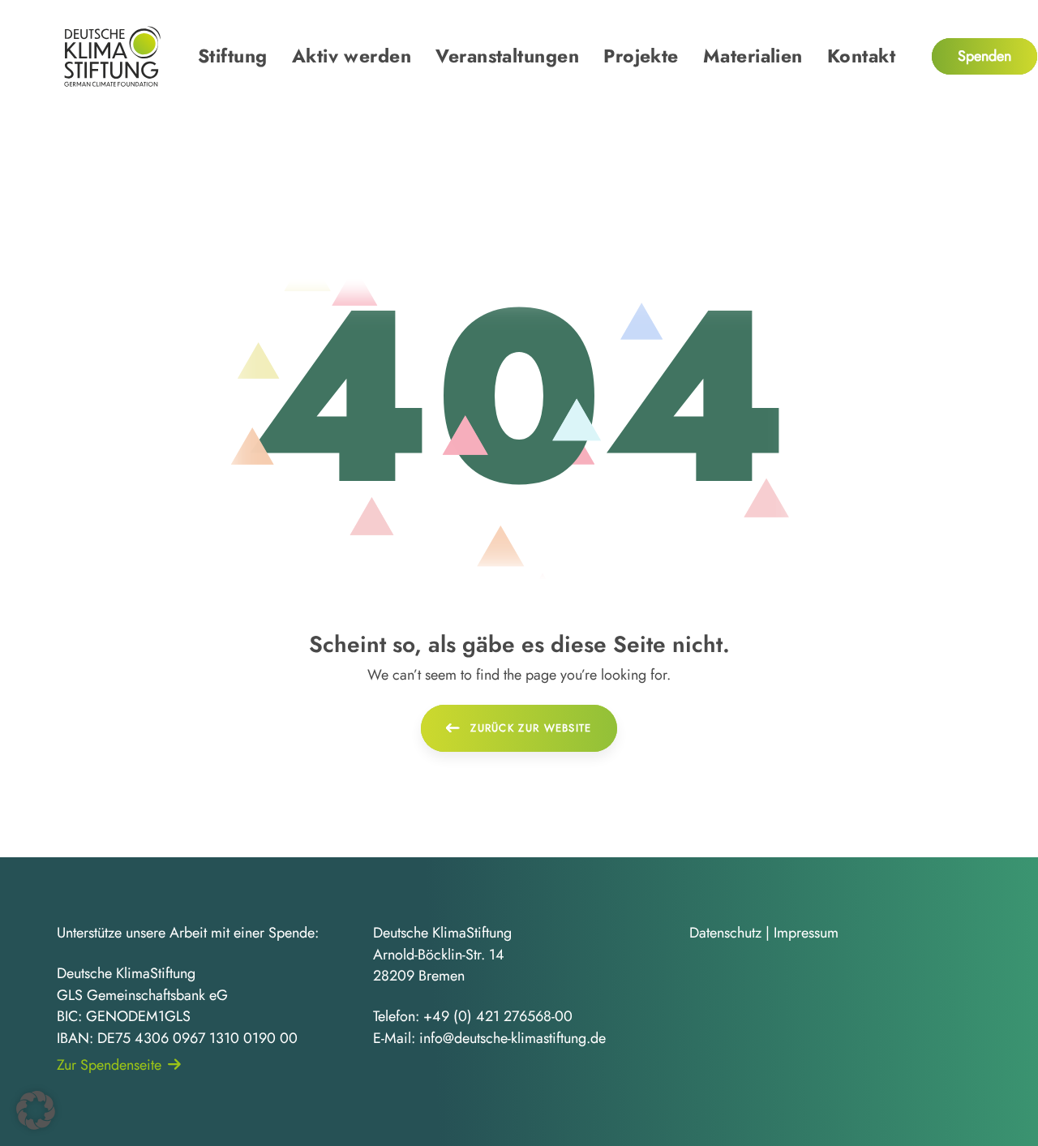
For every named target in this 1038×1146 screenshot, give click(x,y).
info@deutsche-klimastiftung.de (512, 1038)
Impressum (806, 932)
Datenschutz (725, 932)
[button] (35, 1110)
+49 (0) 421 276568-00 (498, 1016)
